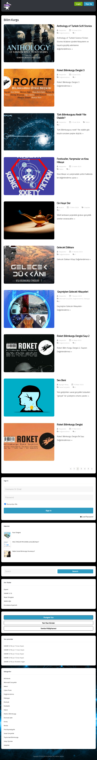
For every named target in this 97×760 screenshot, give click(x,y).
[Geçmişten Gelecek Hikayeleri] (29, 327)
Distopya (87, 298)
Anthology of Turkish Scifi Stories (74, 26)
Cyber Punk (7, 690)
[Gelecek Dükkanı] (29, 282)
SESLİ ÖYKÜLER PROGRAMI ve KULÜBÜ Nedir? (25, 542)
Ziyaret (6, 589)
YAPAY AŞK (7, 601)
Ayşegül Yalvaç (63, 384)
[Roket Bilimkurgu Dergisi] (29, 460)
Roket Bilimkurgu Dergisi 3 (70, 70)
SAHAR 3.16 (8, 593)
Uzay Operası (8, 741)
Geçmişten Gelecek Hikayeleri (72, 292)
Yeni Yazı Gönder (48, 623)
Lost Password (87, 516)
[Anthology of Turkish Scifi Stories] (29, 61)
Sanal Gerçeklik (64, 387)
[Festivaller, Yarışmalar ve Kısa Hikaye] (29, 194)
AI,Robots (7, 678)
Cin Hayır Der (64, 203)
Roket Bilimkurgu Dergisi (70, 424)
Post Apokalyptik (9, 729)
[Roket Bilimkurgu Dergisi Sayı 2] (29, 371)
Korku (6, 721)
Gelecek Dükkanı (65, 247)
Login (78, 4)
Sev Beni (61, 380)
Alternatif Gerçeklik (65, 298)
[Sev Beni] (29, 415)
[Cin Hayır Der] (29, 238)
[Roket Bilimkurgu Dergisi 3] (29, 105)
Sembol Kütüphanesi (48, 628)
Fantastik (7, 706)
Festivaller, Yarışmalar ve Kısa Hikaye (73, 160)
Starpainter (62, 30)
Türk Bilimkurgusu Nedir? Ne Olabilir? (71, 116)
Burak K (61, 207)
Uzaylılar (87, 207)
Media (6, 725)
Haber (88, 122)
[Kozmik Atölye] (7, 8)
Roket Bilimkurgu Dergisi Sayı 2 (73, 336)
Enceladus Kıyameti (10, 605)
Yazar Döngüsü (16, 533)
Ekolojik (6, 702)
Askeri (6, 686)
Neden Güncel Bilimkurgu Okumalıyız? (23, 551)
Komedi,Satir (8, 717)
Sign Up (89, 4)
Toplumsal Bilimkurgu (11, 737)
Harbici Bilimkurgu (10, 714)
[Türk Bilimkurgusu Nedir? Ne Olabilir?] (29, 150)
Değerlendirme (64, 33)
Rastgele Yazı (49, 617)
